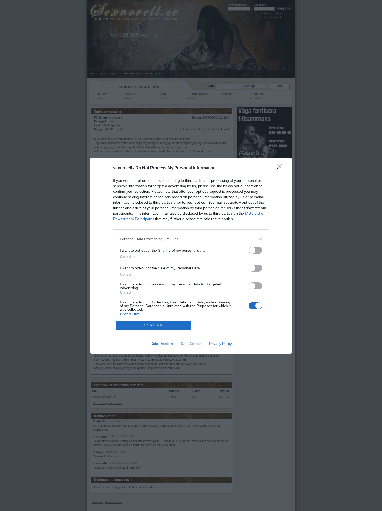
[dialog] (191, 255)
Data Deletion (161, 343)
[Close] (281, 168)
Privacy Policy (220, 343)
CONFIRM (153, 325)
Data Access (191, 343)
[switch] (255, 250)
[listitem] (191, 239)
